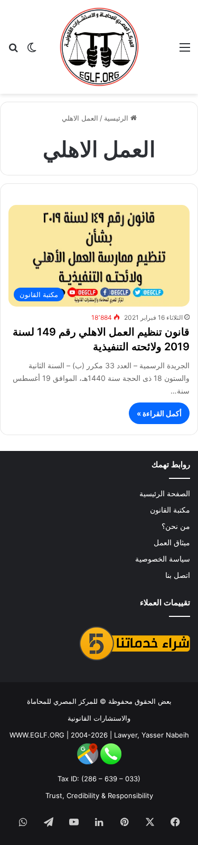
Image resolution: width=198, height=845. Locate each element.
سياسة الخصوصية (162, 559)
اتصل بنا (177, 575)
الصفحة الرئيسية (164, 493)
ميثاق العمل (172, 542)
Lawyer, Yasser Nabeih (151, 735)
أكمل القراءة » (159, 413)
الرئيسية (117, 118)
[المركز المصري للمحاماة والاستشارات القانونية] (99, 46)
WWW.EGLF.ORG (37, 735)
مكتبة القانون (170, 510)
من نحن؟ (176, 526)
